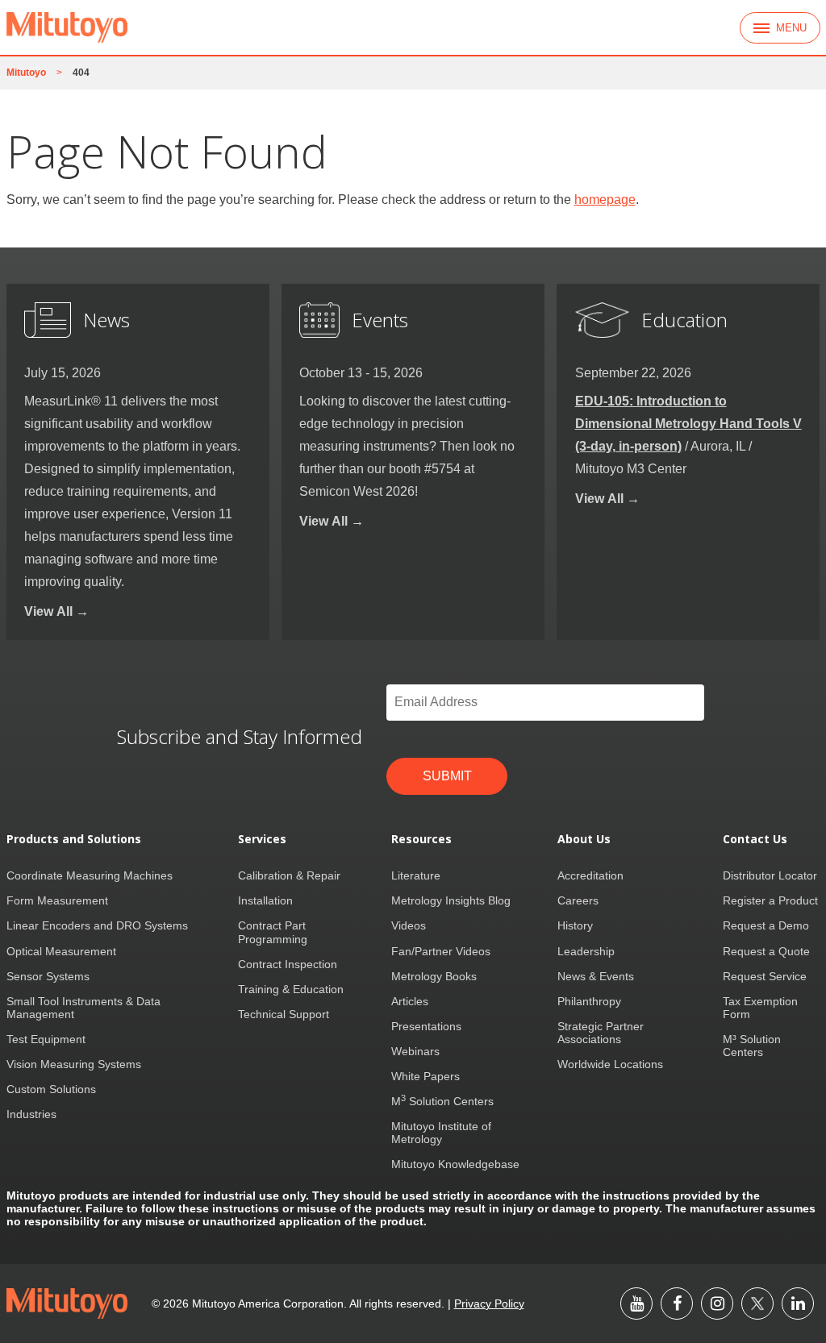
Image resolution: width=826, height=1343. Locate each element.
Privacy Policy (489, 1303)
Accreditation (590, 875)
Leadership (586, 951)
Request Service (765, 976)
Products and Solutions (73, 839)
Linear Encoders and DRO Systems (97, 925)
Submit (447, 776)
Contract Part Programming (272, 932)
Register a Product (770, 900)
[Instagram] (717, 1303)
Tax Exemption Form (760, 1008)
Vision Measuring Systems (73, 1064)
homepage (605, 199)
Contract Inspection (287, 964)
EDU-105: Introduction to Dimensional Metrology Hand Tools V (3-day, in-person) (688, 423)
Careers (578, 900)
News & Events (595, 976)
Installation (265, 900)
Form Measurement (57, 900)
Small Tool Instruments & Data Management (83, 1008)
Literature (415, 875)
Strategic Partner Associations (600, 1033)
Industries (31, 1114)
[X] (757, 1303)
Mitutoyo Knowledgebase (455, 1164)
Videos (408, 925)
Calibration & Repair (289, 875)
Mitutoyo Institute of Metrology (441, 1133)
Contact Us (755, 839)
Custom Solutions (51, 1089)
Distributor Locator (770, 875)
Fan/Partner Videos (440, 951)
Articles (409, 1001)
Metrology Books (434, 976)
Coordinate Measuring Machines (89, 875)
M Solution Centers (442, 1101)
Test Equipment (46, 1039)
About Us (584, 839)
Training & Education (291, 989)
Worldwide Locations (610, 1064)
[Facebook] (677, 1303)
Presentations (426, 1026)
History (575, 925)
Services (262, 839)
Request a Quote (766, 951)
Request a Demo (766, 925)
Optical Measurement (61, 951)
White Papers (425, 1076)
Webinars (415, 1051)
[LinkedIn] (798, 1303)
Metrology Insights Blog (451, 900)
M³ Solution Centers (752, 1045)
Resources (421, 839)
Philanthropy (589, 1001)
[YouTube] (636, 1303)
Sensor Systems (48, 976)
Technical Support (283, 1014)
